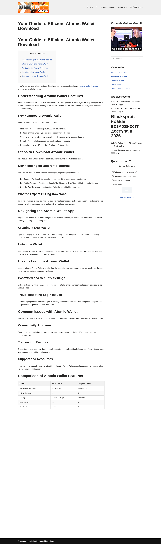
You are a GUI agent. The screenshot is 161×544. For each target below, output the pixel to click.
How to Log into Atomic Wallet (33, 72)
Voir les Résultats (127, 198)
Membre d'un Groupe (122, 180)
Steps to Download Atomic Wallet (35, 64)
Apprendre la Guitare (119, 76)
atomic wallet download (89, 86)
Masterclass (122, 7)
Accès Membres (136, 7)
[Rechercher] (140, 58)
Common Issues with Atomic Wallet (35, 76)
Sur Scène (118, 184)
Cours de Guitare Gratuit (105, 7)
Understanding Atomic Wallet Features (37, 60)
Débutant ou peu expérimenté (125, 172)
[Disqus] (61, 443)
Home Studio (116, 84)
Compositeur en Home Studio (125, 176)
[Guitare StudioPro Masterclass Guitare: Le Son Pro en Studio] (33, 7)
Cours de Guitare (117, 80)
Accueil (90, 7)
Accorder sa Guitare (118, 72)
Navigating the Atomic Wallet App (35, 68)
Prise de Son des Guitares (121, 89)
